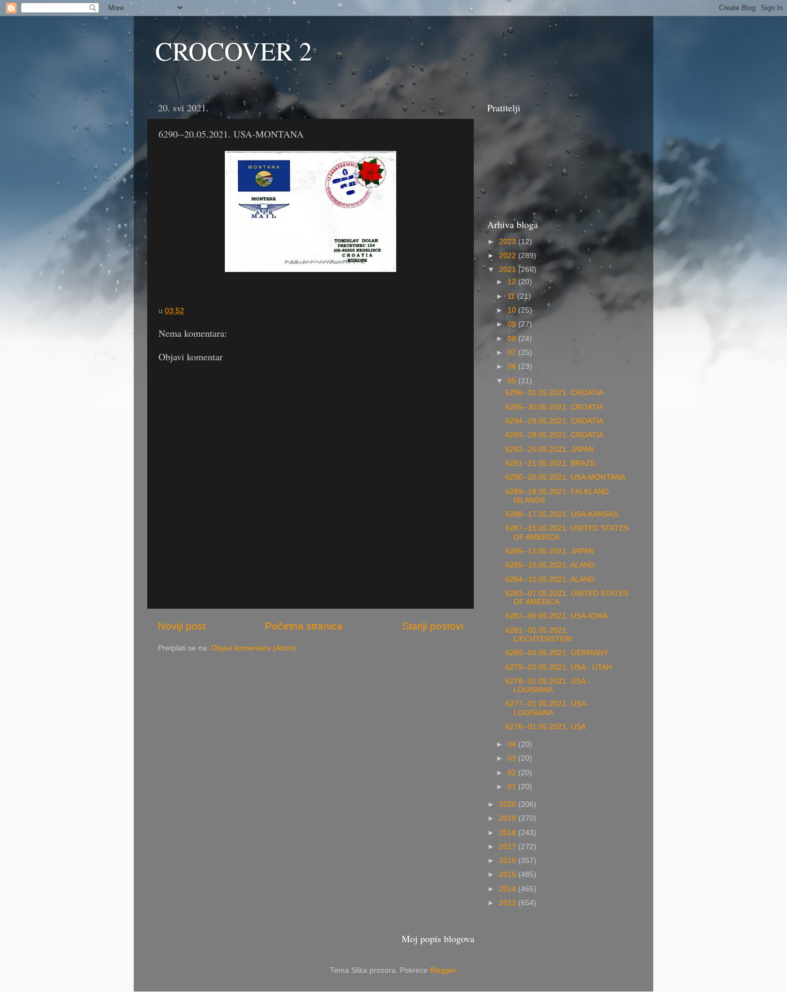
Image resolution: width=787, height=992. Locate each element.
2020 (508, 804)
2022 (508, 256)
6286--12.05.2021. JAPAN (549, 551)
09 (513, 324)
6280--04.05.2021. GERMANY (556, 653)
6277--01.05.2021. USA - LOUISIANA (547, 708)
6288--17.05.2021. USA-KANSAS (561, 514)
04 (513, 744)
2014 (508, 889)
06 (513, 366)
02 (513, 773)
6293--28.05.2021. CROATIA (554, 435)
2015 (508, 874)
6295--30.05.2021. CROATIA (554, 407)
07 (513, 353)
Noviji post (182, 626)
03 (513, 758)
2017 (508, 847)
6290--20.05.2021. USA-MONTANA (565, 477)
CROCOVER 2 (233, 50)
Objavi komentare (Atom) (253, 648)
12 (513, 282)
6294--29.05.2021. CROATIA (554, 421)
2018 (508, 833)
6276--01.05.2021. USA (545, 727)
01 (513, 787)
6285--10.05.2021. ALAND (550, 565)
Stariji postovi (432, 626)
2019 (508, 818)
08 (513, 339)
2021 (508, 270)
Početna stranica (304, 626)
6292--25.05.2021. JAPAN (549, 449)
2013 (508, 903)
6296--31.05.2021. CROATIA (554, 393)
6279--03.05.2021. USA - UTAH (558, 667)
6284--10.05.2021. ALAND (550, 579)
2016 (508, 861)
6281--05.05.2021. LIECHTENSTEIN (538, 634)
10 (513, 310)
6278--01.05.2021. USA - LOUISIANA (547, 685)
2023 (508, 242)
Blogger (443, 970)
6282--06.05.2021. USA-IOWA (556, 616)
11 (512, 296)
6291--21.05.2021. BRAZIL (551, 463)
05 (513, 381)
